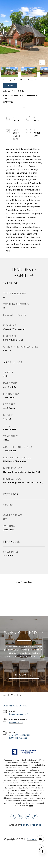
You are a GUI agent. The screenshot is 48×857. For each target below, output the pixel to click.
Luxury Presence (31, 824)
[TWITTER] (34, 816)
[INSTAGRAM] (20, 816)
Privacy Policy (35, 839)
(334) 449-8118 (16, 722)
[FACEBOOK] (13, 816)
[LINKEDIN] (27, 816)
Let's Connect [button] (24, 675)
